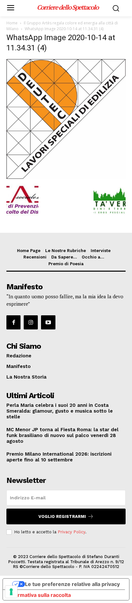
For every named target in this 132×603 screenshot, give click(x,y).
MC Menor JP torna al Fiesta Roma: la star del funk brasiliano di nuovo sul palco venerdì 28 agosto (62, 435)
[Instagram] (31, 322)
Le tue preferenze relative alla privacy (72, 584)
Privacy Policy (71, 531)
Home (12, 23)
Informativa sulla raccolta (39, 595)
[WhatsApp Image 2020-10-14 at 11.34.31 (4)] (66, 177)
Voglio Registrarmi (62, 516)
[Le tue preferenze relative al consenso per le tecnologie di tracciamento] (11, 592)
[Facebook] (13, 322)
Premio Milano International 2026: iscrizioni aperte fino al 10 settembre (58, 457)
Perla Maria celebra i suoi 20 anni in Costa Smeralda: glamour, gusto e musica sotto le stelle (59, 411)
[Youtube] (48, 322)
